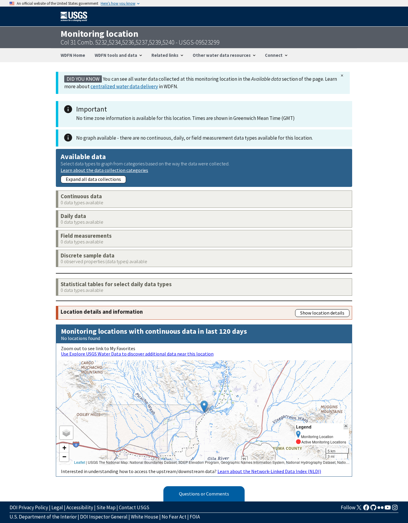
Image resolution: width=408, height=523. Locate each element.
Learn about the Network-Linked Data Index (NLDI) (269, 471)
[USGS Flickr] (380, 509)
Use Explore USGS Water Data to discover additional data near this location (137, 354)
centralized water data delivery (124, 86)
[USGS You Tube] (387, 509)
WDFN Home (73, 55)
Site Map (106, 507)
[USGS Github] (373, 509)
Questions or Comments (204, 494)
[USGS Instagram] (394, 509)
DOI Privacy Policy (29, 507)
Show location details (322, 313)
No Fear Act (174, 516)
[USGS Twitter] (359, 509)
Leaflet (79, 462)
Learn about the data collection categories (104, 170)
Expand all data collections (93, 179)
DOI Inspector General (104, 516)
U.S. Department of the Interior (43, 516)
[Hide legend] (345, 426)
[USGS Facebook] (366, 509)
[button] (204, 406)
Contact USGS (134, 507)
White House (144, 516)
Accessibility (79, 507)
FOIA (195, 516)
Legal (57, 507)
